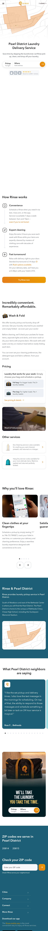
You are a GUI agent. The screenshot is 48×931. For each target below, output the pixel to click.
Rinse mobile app (13, 923)
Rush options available (22, 265)
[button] (37, 261)
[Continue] (42, 867)
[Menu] (3, 3)
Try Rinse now (24, 280)
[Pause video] (43, 428)
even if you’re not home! (19, 222)
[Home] (24, 3)
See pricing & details (12, 400)
